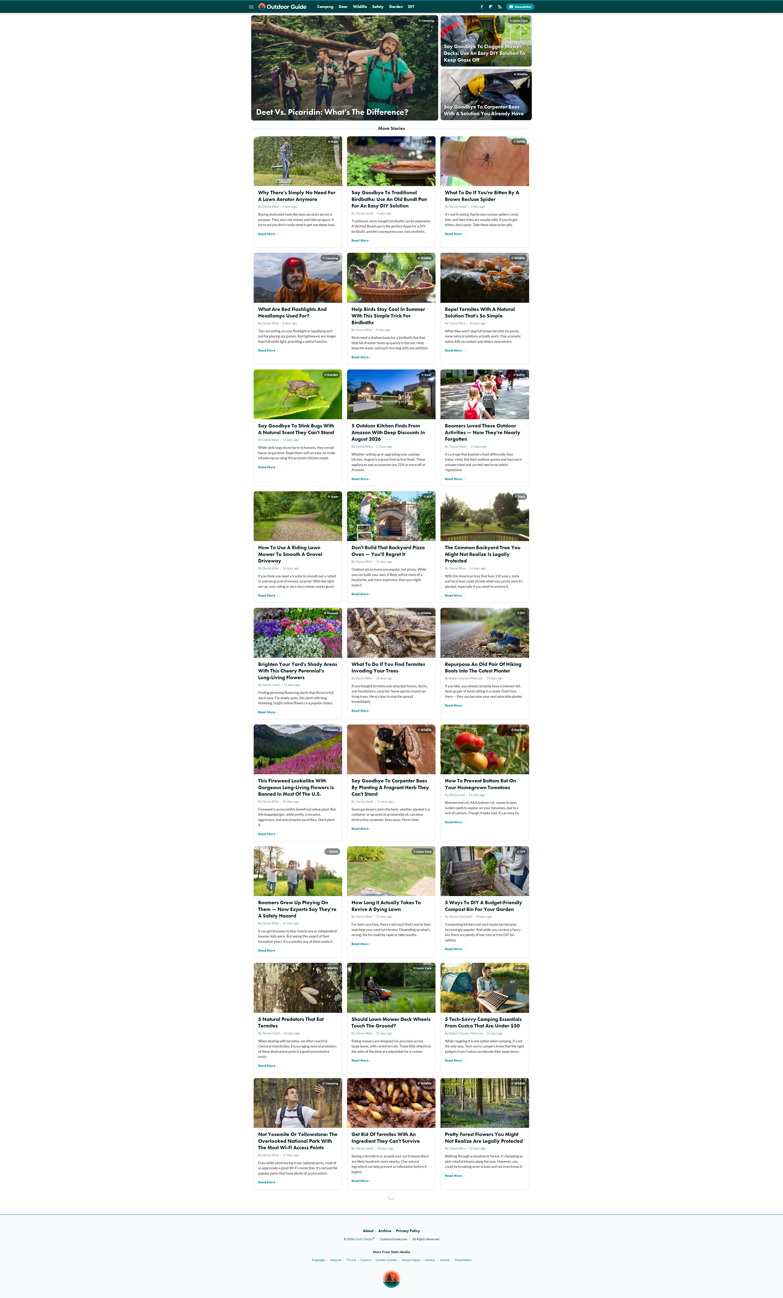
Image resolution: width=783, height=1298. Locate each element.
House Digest (410, 1260)
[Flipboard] (490, 8)
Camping (325, 6)
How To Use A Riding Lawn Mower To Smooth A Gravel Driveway (290, 554)
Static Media (364, 1239)
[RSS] (499, 8)
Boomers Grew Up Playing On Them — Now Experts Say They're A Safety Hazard (297, 909)
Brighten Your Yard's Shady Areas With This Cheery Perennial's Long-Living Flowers (297, 671)
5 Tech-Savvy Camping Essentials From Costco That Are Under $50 (483, 1022)
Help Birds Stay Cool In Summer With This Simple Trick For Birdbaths (388, 316)
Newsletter (523, 6)
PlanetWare (463, 1260)
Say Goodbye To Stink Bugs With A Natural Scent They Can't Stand (296, 429)
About (368, 1230)
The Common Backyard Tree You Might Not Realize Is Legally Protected (482, 554)
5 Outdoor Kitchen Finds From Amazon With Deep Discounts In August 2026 (388, 432)
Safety (378, 6)
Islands (445, 1260)
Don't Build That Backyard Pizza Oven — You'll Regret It (388, 551)
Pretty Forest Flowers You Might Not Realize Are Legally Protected (484, 1137)
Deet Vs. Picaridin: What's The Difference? (332, 112)
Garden (396, 6)
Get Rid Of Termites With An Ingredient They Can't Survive (386, 1137)
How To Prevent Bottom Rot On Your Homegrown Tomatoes (480, 784)
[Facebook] (481, 8)
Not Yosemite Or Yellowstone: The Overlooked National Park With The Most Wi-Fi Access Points (297, 1141)
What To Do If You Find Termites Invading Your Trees (388, 667)
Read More (266, 234)
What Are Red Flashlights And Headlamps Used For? (292, 312)
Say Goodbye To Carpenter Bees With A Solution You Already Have (484, 110)
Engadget (318, 1260)
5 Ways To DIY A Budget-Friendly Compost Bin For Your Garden (483, 906)
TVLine (351, 1260)
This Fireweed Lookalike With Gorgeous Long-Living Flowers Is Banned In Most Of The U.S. (296, 787)
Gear (342, 6)
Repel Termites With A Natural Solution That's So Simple (480, 312)
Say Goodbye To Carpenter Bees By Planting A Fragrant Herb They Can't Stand (390, 787)
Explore (366, 1260)
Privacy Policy (408, 1230)
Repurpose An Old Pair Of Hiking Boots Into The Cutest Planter (483, 667)
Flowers (332, 613)
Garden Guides (386, 1260)
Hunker (430, 1260)
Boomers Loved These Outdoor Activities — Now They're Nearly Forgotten (482, 432)
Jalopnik (336, 1260)
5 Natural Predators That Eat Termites (291, 1022)
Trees (521, 497)
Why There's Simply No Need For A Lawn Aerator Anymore (296, 196)
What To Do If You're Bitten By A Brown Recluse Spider (482, 196)
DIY (411, 6)
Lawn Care (520, 21)
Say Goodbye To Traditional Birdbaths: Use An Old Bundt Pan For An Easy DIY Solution (389, 199)
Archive (384, 1230)
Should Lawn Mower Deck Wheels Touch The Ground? (391, 1022)
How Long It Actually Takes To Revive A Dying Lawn (386, 906)
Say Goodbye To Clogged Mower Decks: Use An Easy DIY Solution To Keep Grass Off (484, 53)
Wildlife (360, 6)
